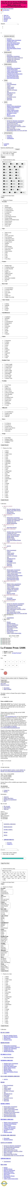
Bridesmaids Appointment (13, 517)
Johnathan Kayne (11, 558)
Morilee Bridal (10, 537)
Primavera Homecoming (13, 578)
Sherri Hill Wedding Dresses (14, 540)
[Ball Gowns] (5, 896)
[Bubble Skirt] (5, 903)
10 (21, 167)
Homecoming (8, 218)
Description (6, 688)
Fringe (6, 327)
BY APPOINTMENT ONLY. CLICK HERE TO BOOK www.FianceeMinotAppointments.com (13, 770)
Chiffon (7, 342)
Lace (6, 329)
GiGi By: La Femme (12, 555)
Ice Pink (7, 472)
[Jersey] (3, 935)
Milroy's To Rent (11, 610)
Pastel (6, 310)
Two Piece (7, 259)
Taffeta (7, 356)
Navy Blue (8, 466)
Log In (5, 21)
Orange (7, 483)
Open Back (8, 275)
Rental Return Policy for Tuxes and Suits (17, 613)
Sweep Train (8, 375)
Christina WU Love (12, 533)
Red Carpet (8, 224)
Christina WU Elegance (13, 589)
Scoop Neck (8, 399)
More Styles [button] (7, 619)
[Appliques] (4, 924)
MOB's (5, 835)
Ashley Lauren (10, 553)
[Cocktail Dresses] (7, 893)
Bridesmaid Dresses (12, 626)
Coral (6, 485)
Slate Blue (7, 463)
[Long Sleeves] (5, 961)
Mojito (7, 452)
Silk (6, 354)
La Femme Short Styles (12, 576)
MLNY (9, 592)
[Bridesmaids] (7, 891)
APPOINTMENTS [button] (8, 614)
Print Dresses (8, 246)
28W (6, 187)
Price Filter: (6, 153)
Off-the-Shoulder (9, 392)
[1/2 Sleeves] (5, 958)
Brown (7, 491)
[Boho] (5, 898)
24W (13, 184)
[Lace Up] (5, 913)
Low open (7, 292)
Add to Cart (3, 680)
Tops (6, 255)
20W (21, 181)
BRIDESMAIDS (8, 826)
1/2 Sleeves (8, 423)
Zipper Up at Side (9, 297)
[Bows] (4, 926)
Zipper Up (7, 295)
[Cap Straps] (5, 965)
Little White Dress (9, 240)
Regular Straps (9, 439)
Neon (6, 307)
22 (18, 172)
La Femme (10, 561)
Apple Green (8, 454)
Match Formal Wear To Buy (14, 608)
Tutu (6, 257)
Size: (2, 658)
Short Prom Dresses (12, 527)
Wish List (6, 15)
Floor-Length (8, 370)
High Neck (8, 388)
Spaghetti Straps (9, 440)
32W (21, 187)
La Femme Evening (12, 591)
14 (12, 169)
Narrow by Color (7, 448)
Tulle (6, 357)
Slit (6, 281)
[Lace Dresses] (5, 900)
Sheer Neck (8, 400)
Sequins (7, 333)
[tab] (15, 510)
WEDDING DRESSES (10, 824)
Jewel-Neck (8, 389)
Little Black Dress (9, 238)
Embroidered (8, 323)
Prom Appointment (11, 550)
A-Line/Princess (9, 411)
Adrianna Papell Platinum (13, 585)
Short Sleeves (8, 429)
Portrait (7, 395)
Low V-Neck (8, 391)
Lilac (6, 469)
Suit (6, 254)
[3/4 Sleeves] (5, 959)
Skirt (6, 252)
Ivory (6, 486)
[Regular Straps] (5, 966)
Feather (7, 324)
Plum (6, 480)
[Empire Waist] (4, 953)
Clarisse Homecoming (12, 574)
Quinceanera (8, 222)
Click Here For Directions (7, 8)
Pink (6, 474)
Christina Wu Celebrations (13, 520)
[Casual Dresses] (7, 892)
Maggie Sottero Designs (13, 536)
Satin (6, 351)
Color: (2, 669)
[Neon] (3, 920)
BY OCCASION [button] (5, 1032)
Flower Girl (8, 215)
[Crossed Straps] (5, 911)
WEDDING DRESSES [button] (7, 1060)
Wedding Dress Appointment (14, 532)
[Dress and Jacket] (5, 899)
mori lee (9, 546)
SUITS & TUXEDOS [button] (6, 1142)
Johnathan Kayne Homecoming (14, 575)
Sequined (7, 353)
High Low (7, 271)
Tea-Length (8, 376)
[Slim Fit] (4, 955)
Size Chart (3, 683)
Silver (6, 495)
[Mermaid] (4, 954)
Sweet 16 (7, 226)
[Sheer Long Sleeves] (5, 962)
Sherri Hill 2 (10, 629)
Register (6, 19)
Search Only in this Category (9, 152)
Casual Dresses (9, 209)
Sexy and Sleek (9, 248)
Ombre (7, 308)
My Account (7, 16)
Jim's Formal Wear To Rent (13, 612)
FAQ (5, 801)
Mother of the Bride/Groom (12, 219)
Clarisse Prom (10, 554)
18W (13, 181)
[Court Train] (4, 941)
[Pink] (5, 673)
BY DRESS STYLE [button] (6, 1054)
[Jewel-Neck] (4, 948)
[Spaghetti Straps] (5, 968)
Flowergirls (9, 598)
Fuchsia (7, 477)
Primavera (9, 564)
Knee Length (8, 372)
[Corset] (5, 907)
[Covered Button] (5, 910)
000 (6, 164)
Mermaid (7, 415)
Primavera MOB (11, 593)
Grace (8, 541)
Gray (6, 494)
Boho (6, 234)
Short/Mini (8, 373)
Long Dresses (8, 242)
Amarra (9, 551)
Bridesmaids (8, 207)
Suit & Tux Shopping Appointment (15, 603)
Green (6, 455)
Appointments (10, 617)
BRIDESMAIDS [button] (5, 1042)
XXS (6, 189)
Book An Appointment (12, 625)
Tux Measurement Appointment (14, 605)
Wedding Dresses (11, 623)
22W (6, 184)
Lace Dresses (8, 237)
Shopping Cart (7, 18)
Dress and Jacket (9, 235)
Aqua (6, 458)
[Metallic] (3, 918)
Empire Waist (8, 413)
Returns (9, 622)
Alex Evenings (10, 586)
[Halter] (4, 946)
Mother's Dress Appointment (14, 584)
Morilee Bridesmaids (12, 523)
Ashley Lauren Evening (13, 588)
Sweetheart (8, 403)
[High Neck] (4, 947)
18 (6, 172)
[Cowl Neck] (4, 944)
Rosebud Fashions (11, 599)
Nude (6, 488)
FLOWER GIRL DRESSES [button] (8, 1135)
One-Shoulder (8, 394)
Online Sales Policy (8, 798)
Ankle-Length (8, 364)
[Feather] (3, 933)
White (6, 497)
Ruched (7, 279)
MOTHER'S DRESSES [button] (7, 1119)
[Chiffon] (3, 932)
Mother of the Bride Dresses (14, 510)
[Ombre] (3, 921)
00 (12, 164)
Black (6, 492)
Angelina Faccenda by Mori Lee (15, 519)
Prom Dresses (8, 221)
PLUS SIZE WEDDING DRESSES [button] (10, 1076)
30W (13, 187)
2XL (23, 192)
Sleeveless (7, 431)
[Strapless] (5, 969)
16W (6, 181)
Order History (7, 807)
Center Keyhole (9, 268)
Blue (6, 464)
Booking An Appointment (10, 799)
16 (18, 169)
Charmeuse (8, 340)
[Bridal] (7, 889)
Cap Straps (8, 437)
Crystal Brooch (9, 321)
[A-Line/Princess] (4, 951)
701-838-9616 (5, 10)
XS (13, 189)
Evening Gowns (11, 513)
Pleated (7, 276)
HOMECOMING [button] (5, 1103)
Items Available (7, 689)
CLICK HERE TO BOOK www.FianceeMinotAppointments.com (10, 727)
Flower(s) (7, 326)
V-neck (7, 405)
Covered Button (9, 288)
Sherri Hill (9, 565)
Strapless (7, 402)
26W (21, 184)
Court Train (8, 369)
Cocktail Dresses (9, 210)
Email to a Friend (5, 685)
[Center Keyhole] (5, 906)
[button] (9, 36)
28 (18, 175)
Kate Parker (10, 560)
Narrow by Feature (8, 200)
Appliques (7, 317)
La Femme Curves (11, 562)
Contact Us (6, 790)
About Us (6, 797)
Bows (6, 320)
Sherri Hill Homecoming (13, 579)
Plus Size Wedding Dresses (13, 509)
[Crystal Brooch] (4, 928)
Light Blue (8, 461)
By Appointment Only (11, 716)
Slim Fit (7, 416)
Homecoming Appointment (13, 570)
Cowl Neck (8, 385)
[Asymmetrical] (4, 939)
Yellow (7, 451)
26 (12, 175)
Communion (8, 212)
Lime (6, 457)
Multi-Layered (8, 273)
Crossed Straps (9, 289)
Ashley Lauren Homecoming (14, 572)
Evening (7, 213)
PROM (5, 832)
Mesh (6, 348)
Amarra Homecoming (12, 571)
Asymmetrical (8, 366)
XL (17, 192)
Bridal (6, 205)
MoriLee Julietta (11, 538)
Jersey (6, 345)
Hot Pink (7, 475)
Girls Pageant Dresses (10, 216)
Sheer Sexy (8, 249)
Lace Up (7, 291)
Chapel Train (8, 367)
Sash (6, 332)
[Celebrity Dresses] (5, 904)
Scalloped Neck (9, 397)
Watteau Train (8, 378)
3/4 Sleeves (8, 424)
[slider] (24, 858)
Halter (6, 386)
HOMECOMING (8, 829)
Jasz (8, 557)
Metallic (7, 305)
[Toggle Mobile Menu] (1, 820)
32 (12, 178)
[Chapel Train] (4, 940)
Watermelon (8, 478)
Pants (6, 245)
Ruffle (6, 330)
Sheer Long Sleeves (10, 428)
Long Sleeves (8, 426)
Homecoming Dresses (12, 630)
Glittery (7, 304)
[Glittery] (3, 917)
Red (6, 481)
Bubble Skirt (8, 265)
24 (6, 175)
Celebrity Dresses (9, 267)
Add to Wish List (5, 682)
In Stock (19, 653)
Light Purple (8, 471)
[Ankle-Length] (4, 938)
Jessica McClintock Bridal (13, 534)
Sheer (6, 294)
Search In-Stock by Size (9, 159)
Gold (6, 489)
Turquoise (7, 460)
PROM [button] (2, 1082)
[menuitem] (15, 15)
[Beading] (4, 925)
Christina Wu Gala (11, 522)
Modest (7, 243)
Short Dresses (8, 251)
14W (18, 178)
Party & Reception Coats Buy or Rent (16, 609)
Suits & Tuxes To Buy (12, 606)
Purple (7, 468)
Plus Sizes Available (10, 278)
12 (6, 169)
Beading (7, 318)
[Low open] (5, 914)
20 (12, 172)
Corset (6, 270)
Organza (7, 349)
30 (6, 178)
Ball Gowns (8, 232)
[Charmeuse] (3, 931)
